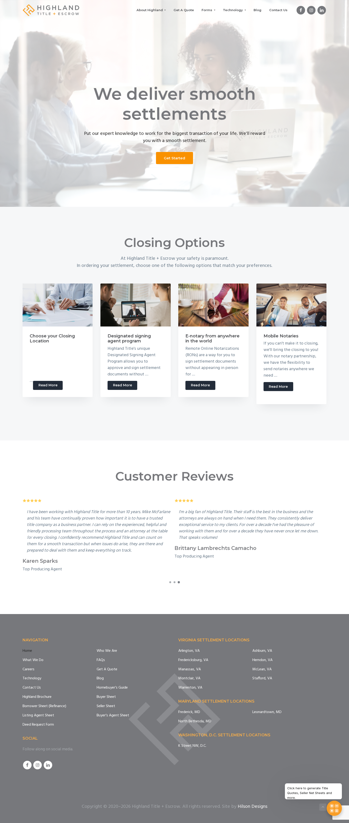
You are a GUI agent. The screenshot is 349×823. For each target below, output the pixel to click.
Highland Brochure (37, 697)
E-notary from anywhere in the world (212, 338)
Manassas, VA (189, 669)
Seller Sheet (106, 706)
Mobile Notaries (281, 336)
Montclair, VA (189, 678)
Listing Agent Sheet (38, 716)
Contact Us (32, 688)
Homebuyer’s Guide (112, 688)
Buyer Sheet (106, 697)
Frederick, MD (189, 712)
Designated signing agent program (129, 338)
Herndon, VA (262, 660)
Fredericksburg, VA (193, 660)
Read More (50, 386)
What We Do (33, 660)
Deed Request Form (38, 725)
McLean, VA (262, 669)
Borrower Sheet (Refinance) (44, 706)
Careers (28, 669)
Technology (32, 678)
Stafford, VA (262, 678)
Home (27, 651)
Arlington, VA (189, 651)
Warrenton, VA (190, 688)
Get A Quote (107, 669)
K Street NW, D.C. (192, 746)
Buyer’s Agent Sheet (113, 716)
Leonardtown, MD (267, 712)
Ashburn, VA (262, 651)
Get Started (174, 158)
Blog (100, 678)
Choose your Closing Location (52, 338)
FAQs (101, 660)
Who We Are (107, 651)
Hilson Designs (252, 806)
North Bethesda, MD (194, 721)
